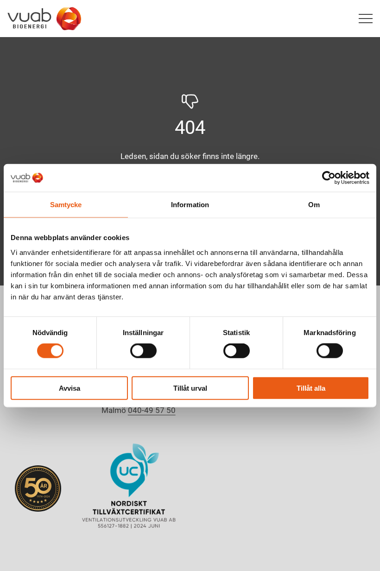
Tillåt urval (190, 388)
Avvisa (69, 388)
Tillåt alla (311, 388)
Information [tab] (190, 205)
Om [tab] (314, 205)
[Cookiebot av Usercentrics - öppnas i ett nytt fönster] (328, 178)
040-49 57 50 (152, 410)
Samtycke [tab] (66, 205)
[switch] (143, 350)
